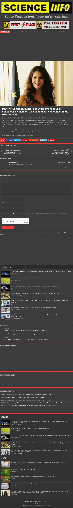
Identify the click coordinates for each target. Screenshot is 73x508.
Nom (4, 197)
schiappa (13, 145)
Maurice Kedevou (14, 162)
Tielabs (46, 501)
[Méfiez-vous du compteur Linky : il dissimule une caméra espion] (5, 281)
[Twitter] (37, 504)
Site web (4, 208)
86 (22, 318)
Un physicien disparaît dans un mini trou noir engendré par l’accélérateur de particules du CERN (35, 286)
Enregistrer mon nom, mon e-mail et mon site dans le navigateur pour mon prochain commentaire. (35, 214)
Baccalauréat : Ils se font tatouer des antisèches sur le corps (29, 484)
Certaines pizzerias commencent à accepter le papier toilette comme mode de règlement (38, 462)
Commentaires (19, 268)
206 (20, 273)
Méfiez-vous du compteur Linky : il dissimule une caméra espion (27, 278)
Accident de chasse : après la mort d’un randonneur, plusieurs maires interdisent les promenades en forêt (38, 293)
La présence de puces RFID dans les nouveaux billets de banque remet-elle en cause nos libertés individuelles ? (37, 32)
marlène (7, 145)
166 (19, 280)
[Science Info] (36, 9)
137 (20, 288)
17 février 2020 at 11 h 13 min (64, 162)
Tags (26, 268)
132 (21, 295)
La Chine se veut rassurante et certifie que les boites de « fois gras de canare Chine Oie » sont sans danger (12, 152)
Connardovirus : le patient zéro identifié (23, 469)
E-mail (4, 202)
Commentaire (6, 181)
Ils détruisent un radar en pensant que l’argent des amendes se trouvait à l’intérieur (34, 405)
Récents (11, 268)
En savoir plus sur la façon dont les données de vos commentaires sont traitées (47, 233)
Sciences (27, 117)
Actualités (22, 117)
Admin (5, 117)
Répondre (67, 167)
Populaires (4, 268)
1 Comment (34, 117)
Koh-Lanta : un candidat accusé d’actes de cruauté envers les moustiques (33, 476)
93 (19, 309)
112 (22, 304)
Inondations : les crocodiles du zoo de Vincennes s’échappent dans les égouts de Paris (32, 394)
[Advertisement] (36, 47)
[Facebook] (35, 504)
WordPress (34, 501)
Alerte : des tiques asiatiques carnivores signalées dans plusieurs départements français (33, 307)
